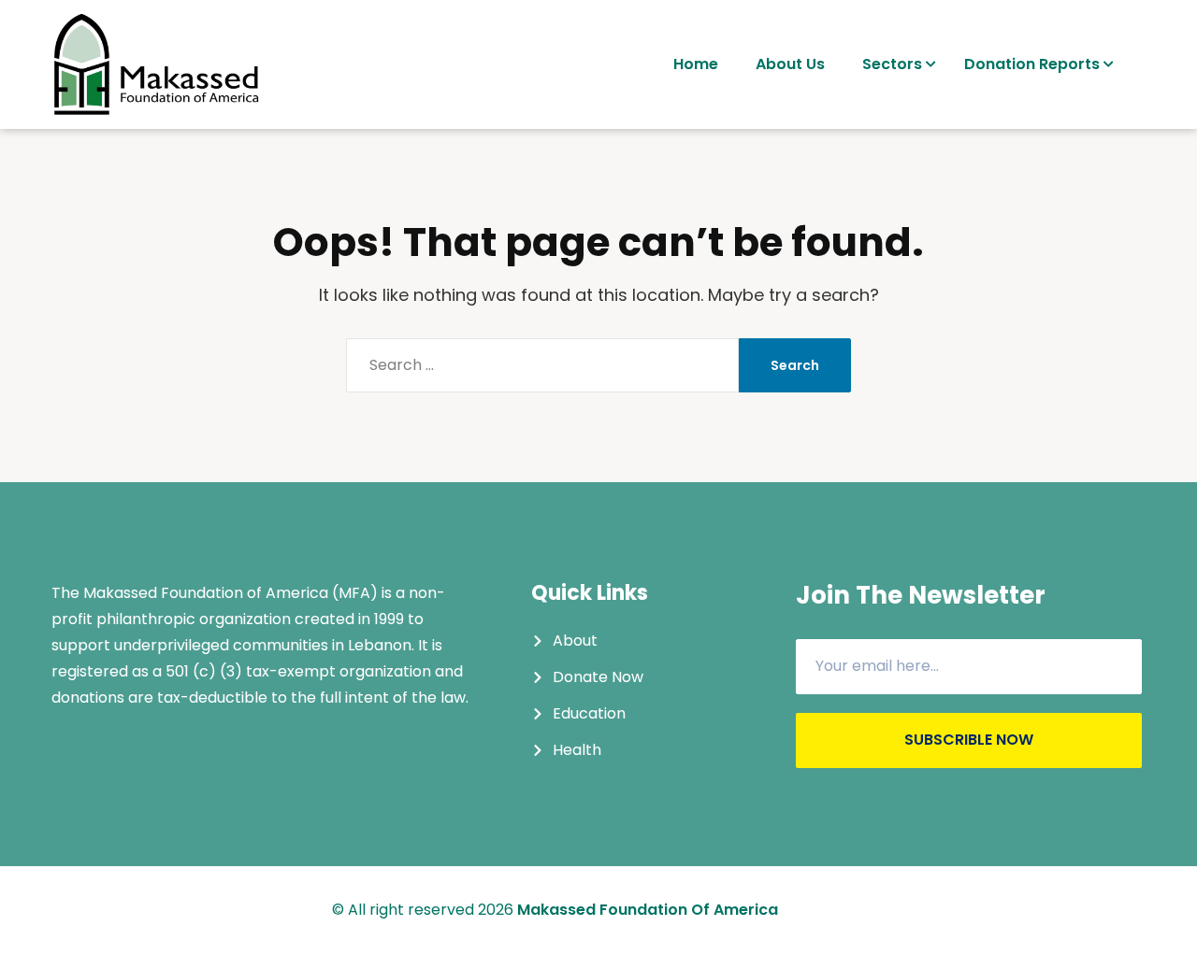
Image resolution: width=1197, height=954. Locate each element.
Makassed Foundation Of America (647, 909)
